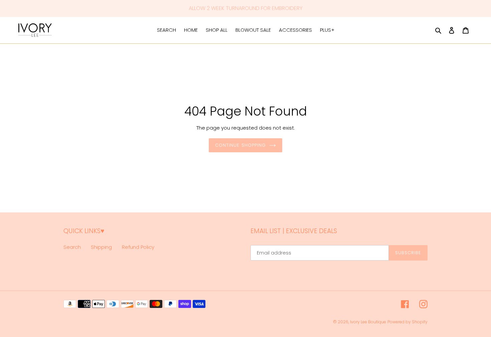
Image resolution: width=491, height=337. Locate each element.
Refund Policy (138, 246)
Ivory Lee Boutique (368, 322)
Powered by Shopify (407, 322)
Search (72, 246)
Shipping (101, 246)
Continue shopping (240, 145)
